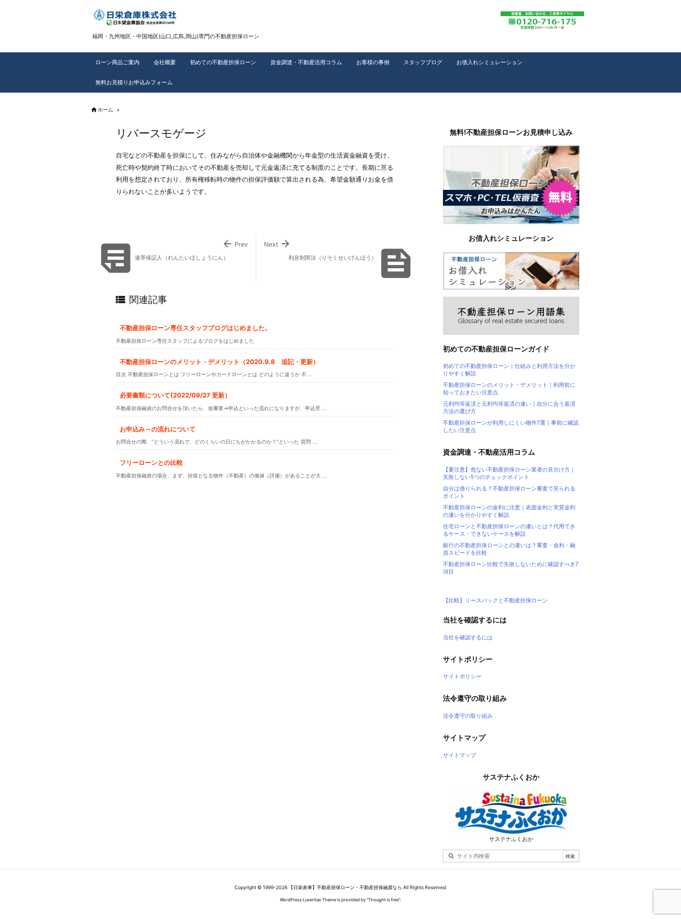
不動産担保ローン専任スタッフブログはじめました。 (195, 328)
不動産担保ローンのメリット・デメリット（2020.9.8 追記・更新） (219, 362)
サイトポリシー (462, 676)
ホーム (105, 109)
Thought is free (383, 899)
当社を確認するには (468, 637)
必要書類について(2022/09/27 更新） (175, 395)
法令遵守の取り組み (468, 715)
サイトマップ (459, 755)
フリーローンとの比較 (151, 462)
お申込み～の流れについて (157, 429)
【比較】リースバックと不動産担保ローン (495, 600)
